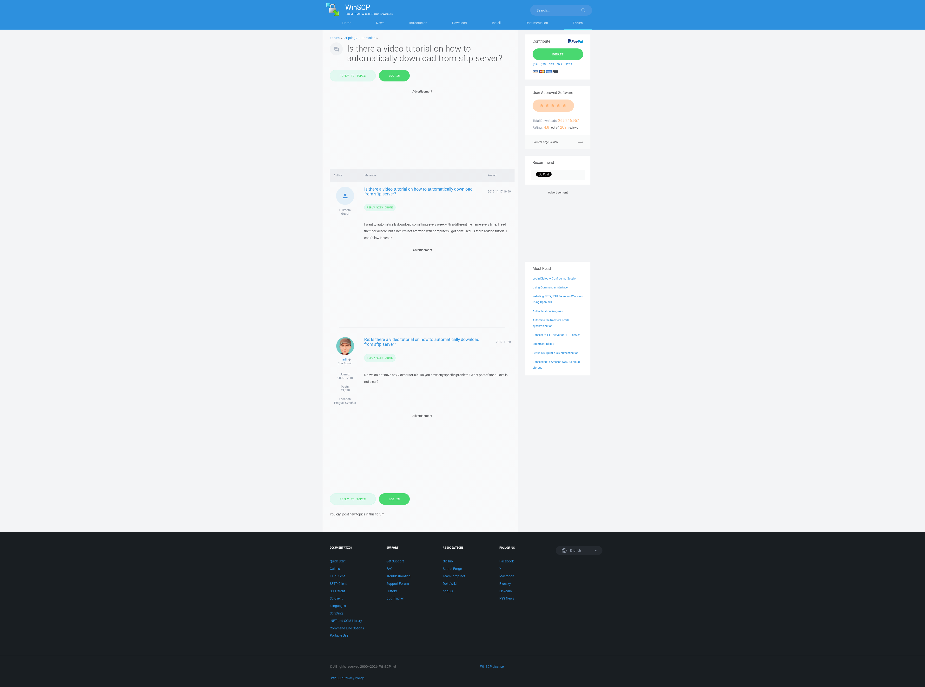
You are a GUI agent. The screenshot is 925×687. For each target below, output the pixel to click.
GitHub (448, 561)
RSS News (506, 598)
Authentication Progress (548, 311)
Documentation (537, 23)
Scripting (336, 613)
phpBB (448, 591)
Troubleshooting (398, 576)
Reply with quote (380, 207)
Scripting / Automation (359, 38)
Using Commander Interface (550, 287)
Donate (558, 54)
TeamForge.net (454, 576)
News (380, 23)
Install (496, 23)
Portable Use (339, 635)
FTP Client (337, 576)
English (575, 550)
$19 (535, 64)
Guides (335, 569)
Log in (394, 76)
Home (346, 23)
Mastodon (506, 576)
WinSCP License (492, 666)
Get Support (395, 561)
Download (459, 23)
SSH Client (337, 591)
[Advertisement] (422, 128)
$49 (551, 64)
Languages (338, 606)
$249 (568, 64)
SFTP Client (338, 583)
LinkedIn (505, 591)
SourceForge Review (545, 142)
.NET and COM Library (346, 621)
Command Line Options (347, 628)
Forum (578, 23)
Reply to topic (353, 76)
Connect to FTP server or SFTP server (556, 335)
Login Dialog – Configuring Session (555, 278)
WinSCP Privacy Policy (347, 678)
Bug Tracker (395, 598)
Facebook (506, 561)
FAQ (389, 569)
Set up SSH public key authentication (555, 353)
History (391, 591)
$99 (559, 64)
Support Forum (397, 583)
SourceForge (452, 569)
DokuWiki (449, 583)
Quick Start (337, 561)
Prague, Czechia (345, 403)
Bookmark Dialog (543, 344)
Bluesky (505, 583)
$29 (543, 64)
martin (344, 359)
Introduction (418, 23)
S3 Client (336, 598)
